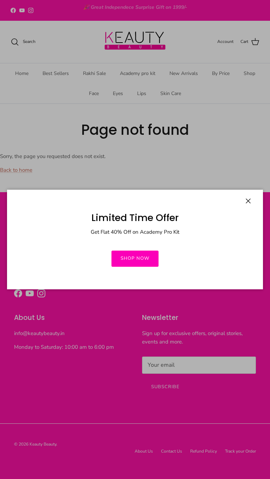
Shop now (135, 258)
